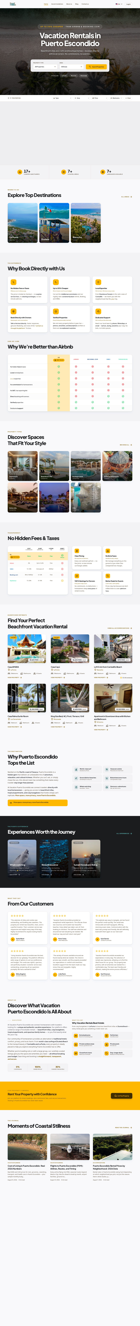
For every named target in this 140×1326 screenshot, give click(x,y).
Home (46, 4)
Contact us (85, 4)
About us (69, 4)
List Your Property (121, 1095)
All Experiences (124, 833)
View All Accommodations (120, 628)
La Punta (64, 75)
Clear (128, 98)
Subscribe (86, 1235)
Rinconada (84, 75)
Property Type (38, 62)
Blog (76, 4)
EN (120, 4)
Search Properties (96, 66)
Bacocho (73, 75)
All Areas (126, 197)
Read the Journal (123, 1127)
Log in (128, 4)
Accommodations (57, 4)
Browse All (126, 445)
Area (61, 62)
